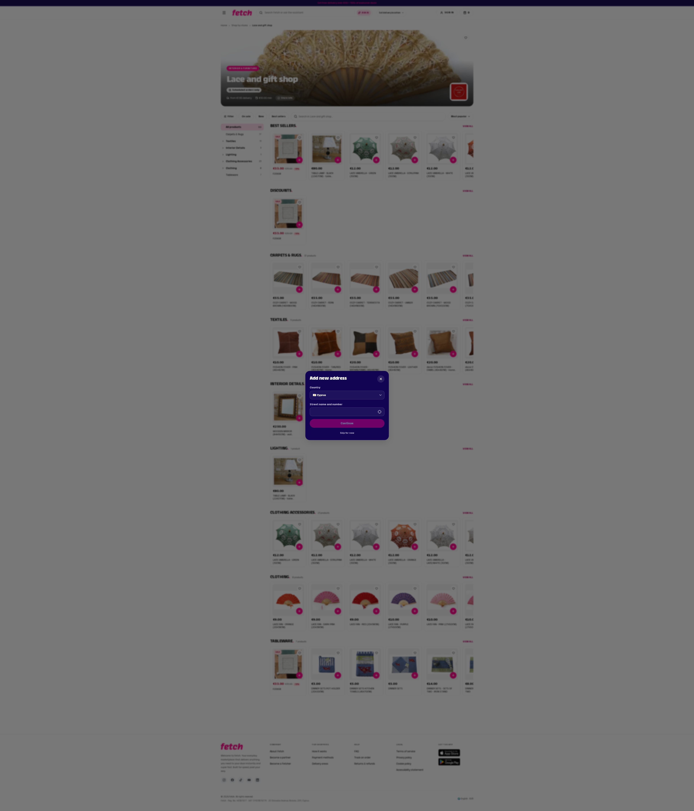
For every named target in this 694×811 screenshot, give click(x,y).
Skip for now (347, 433)
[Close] (380, 379)
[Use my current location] (379, 412)
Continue (347, 423)
